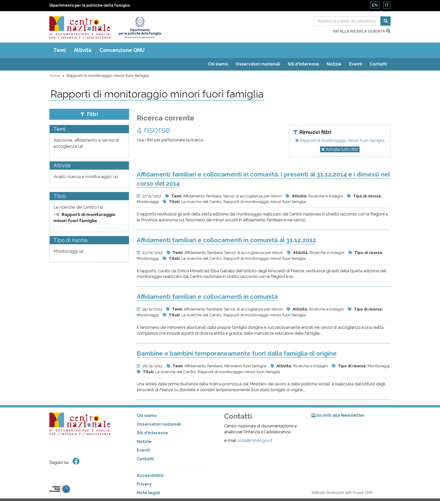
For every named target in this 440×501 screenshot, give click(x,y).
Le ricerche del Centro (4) (78, 207)
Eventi (355, 64)
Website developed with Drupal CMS (341, 493)
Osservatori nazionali (258, 64)
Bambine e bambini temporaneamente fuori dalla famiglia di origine (237, 353)
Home (54, 75)
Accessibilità (150, 475)
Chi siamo (218, 64)
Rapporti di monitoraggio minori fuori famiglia (341, 140)
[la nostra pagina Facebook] (76, 461)
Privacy (144, 484)
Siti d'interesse (303, 64)
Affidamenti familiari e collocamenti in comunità (207, 296)
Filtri (92, 114)
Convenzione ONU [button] (122, 50)
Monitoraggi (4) (68, 251)
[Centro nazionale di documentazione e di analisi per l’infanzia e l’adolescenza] (80, 27)
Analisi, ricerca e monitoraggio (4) (85, 176)
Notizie (334, 64)
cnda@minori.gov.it (254, 440)
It (387, 5)
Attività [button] (82, 50)
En (375, 5)
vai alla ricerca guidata (359, 31)
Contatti (378, 64)
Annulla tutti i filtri (342, 149)
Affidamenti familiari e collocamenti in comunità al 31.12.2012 (226, 240)
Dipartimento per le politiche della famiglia (89, 5)
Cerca (385, 21)
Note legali (148, 492)
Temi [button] (59, 50)
